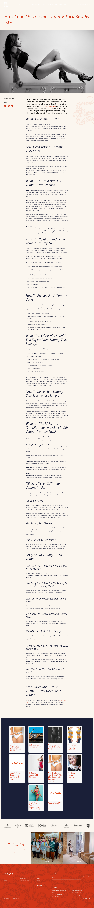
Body (9, 13)
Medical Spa (46, 4)
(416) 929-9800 (79, 890)
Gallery (60, 4)
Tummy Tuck (24, 13)
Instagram (39, 885)
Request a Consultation (84, 4)
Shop (65, 4)
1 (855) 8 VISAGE (80, 895)
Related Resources (24, 880)
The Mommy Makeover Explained (72, 747)
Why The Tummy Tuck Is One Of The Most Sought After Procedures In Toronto (55, 777)
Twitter (38, 880)
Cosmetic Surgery (36, 4)
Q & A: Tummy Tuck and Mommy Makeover (35, 775)
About (52, 4)
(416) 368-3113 (78, 892)
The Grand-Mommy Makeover (72, 775)
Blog (56, 4)
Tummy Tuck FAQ (54, 803)
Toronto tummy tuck (49, 106)
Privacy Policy (23, 878)
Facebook (39, 878)
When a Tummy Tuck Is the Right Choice (54, 747)
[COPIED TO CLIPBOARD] (12, 106)
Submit (86, 878)
